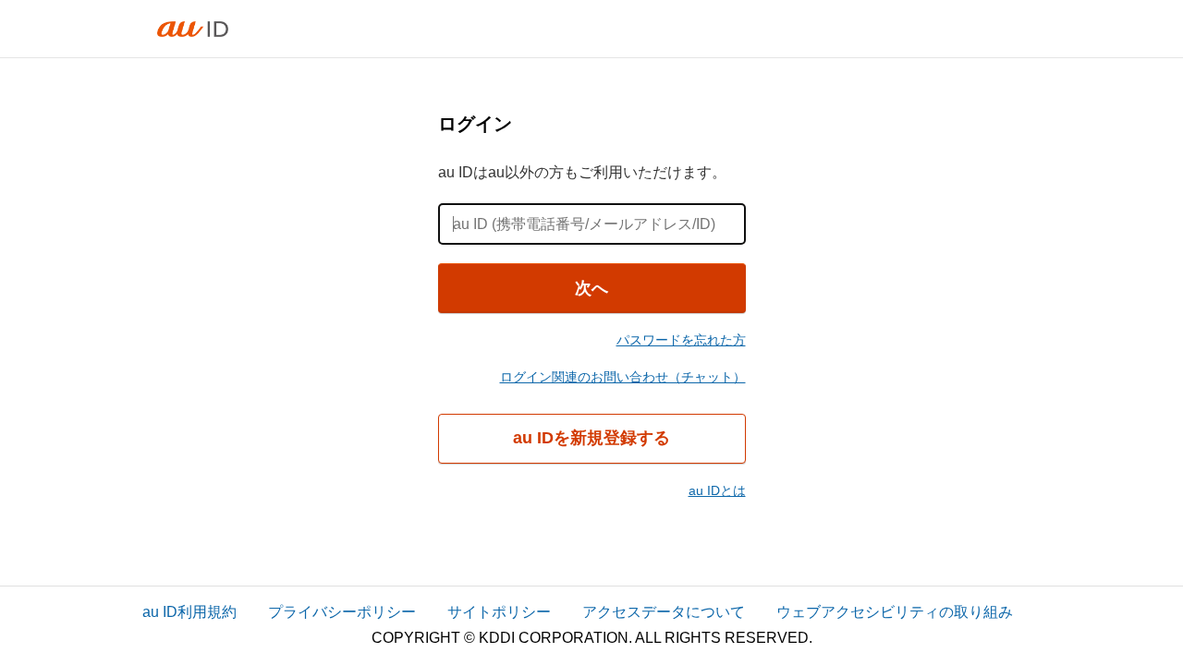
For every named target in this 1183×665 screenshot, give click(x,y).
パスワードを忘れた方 (681, 339)
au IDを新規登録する (591, 438)
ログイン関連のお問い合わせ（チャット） (623, 376)
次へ (591, 288)
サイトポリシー (499, 612)
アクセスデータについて (663, 612)
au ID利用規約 (189, 612)
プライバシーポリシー (342, 612)
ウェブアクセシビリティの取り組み (894, 612)
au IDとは (717, 490)
